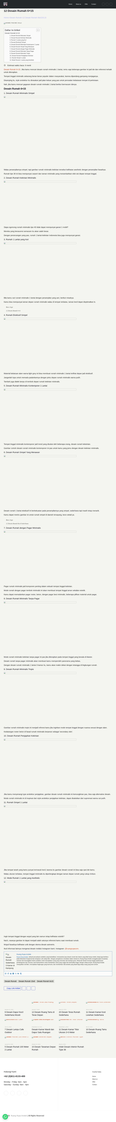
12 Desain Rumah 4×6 (13, 311)
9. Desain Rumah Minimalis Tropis (20, 53)
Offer (93, 1082)
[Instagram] (5, 974)
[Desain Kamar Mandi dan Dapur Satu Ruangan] (44, 1020)
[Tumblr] (21, 974)
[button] (5, 1116)
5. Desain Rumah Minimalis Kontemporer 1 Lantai (24, 44)
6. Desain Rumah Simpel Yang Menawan (22, 46)
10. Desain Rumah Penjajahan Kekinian (21, 55)
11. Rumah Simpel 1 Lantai (18, 58)
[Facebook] (8, 974)
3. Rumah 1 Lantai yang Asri (18, 40)
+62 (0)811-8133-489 (14, 1076)
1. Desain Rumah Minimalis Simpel (20, 35)
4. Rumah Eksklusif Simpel (18, 42)
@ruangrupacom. (72, 949)
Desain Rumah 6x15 (45, 981)
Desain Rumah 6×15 (12, 33)
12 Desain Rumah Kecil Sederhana (17, 523)
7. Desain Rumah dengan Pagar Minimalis (22, 49)
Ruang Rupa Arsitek (22, 957)
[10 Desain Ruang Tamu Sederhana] (98, 1020)
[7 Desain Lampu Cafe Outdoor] (17, 1020)
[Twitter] (16, 974)
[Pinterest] (13, 974)
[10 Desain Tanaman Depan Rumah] (44, 1037)
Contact (94, 1084)
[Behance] (18, 974)
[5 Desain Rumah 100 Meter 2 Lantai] (17, 1037)
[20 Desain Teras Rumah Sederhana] (71, 1002)
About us (95, 1079)
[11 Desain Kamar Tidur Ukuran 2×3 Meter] (71, 1020)
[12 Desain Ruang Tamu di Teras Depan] (44, 1002)
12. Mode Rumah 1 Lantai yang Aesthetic (22, 60)
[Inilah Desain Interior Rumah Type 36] (71, 1037)
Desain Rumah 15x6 (27, 981)
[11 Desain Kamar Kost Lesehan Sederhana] (98, 1002)
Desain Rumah (16, 18)
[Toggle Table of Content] (37, 30)
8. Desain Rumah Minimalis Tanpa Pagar (22, 51)
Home (6, 18)
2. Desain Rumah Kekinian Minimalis (20, 38)
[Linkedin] (11, 974)
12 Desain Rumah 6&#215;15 (34, 18)
